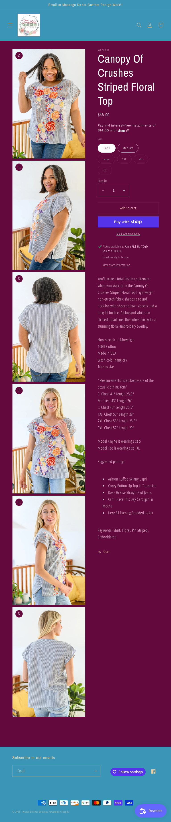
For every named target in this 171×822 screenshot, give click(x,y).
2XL (143, 160)
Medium (128, 148)
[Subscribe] (95, 771)
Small (106, 148)
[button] (10, 25)
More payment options (128, 233)
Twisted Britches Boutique (35, 812)
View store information (116, 265)
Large (109, 160)
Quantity (102, 181)
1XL (127, 160)
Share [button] (106, 551)
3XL (107, 171)
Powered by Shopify (59, 812)
